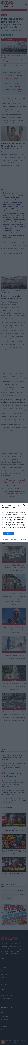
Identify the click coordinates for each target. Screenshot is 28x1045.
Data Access (14, 539)
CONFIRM (8, 533)
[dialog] (14, 522)
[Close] (24, 505)
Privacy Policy (22, 539)
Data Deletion (5, 539)
